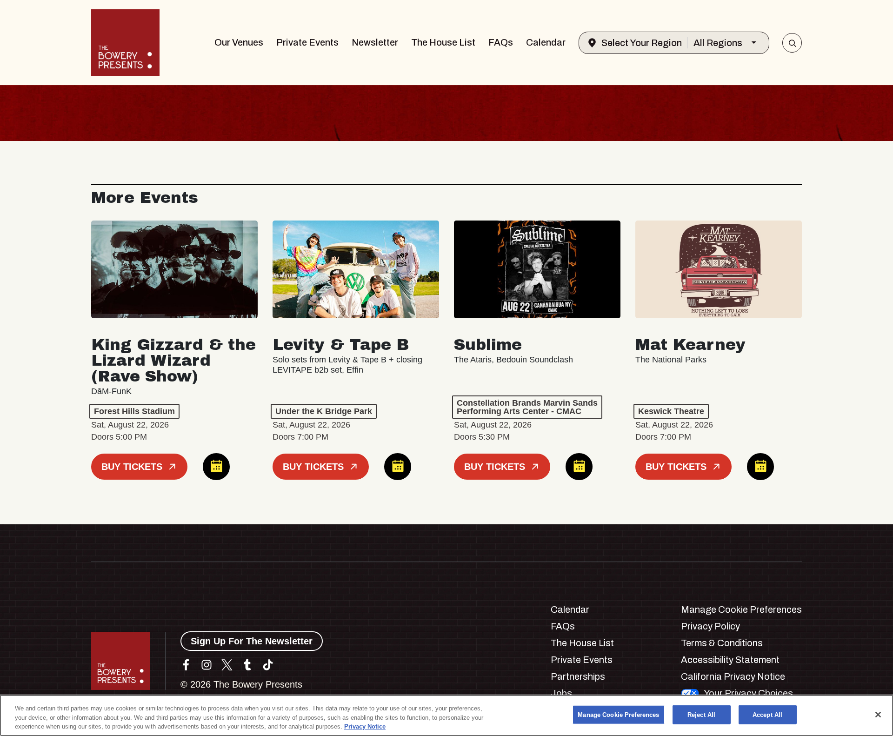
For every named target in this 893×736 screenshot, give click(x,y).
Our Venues (238, 42)
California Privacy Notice (733, 676)
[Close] (878, 714)
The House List (443, 42)
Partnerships (578, 676)
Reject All (701, 714)
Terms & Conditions (722, 643)
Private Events (307, 42)
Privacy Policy (710, 626)
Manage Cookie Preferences (618, 714)
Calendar (546, 42)
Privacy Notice (365, 726)
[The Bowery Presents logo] (125, 42)
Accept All (767, 714)
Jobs (561, 693)
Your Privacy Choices (748, 693)
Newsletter (375, 42)
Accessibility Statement (730, 660)
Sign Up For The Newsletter (252, 641)
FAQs (500, 42)
